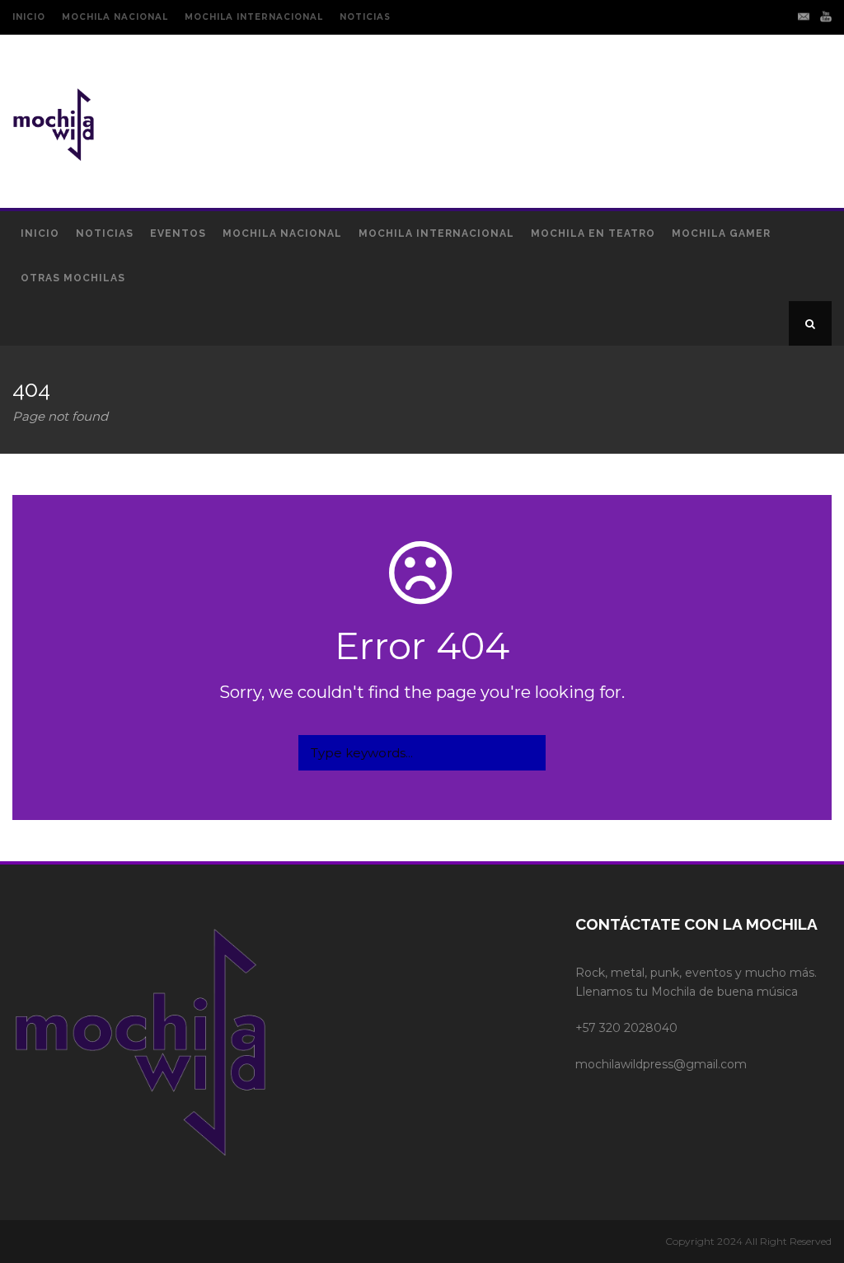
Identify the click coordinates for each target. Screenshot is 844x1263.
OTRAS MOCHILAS (73, 278)
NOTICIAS (365, 17)
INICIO (28, 17)
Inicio (40, 233)
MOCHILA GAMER (721, 233)
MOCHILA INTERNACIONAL (254, 17)
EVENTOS (178, 233)
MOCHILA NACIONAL (115, 17)
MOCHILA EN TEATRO (593, 233)
